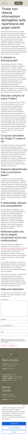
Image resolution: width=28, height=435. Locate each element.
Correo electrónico (7, 325)
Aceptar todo (14, 423)
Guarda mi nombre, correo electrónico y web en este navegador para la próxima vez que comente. (14, 341)
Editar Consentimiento (14, 427)
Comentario (5, 299)
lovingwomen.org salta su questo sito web (13, 248)
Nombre (4, 319)
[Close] (25, 405)
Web (2, 331)
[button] (25, 3)
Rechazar (14, 432)
